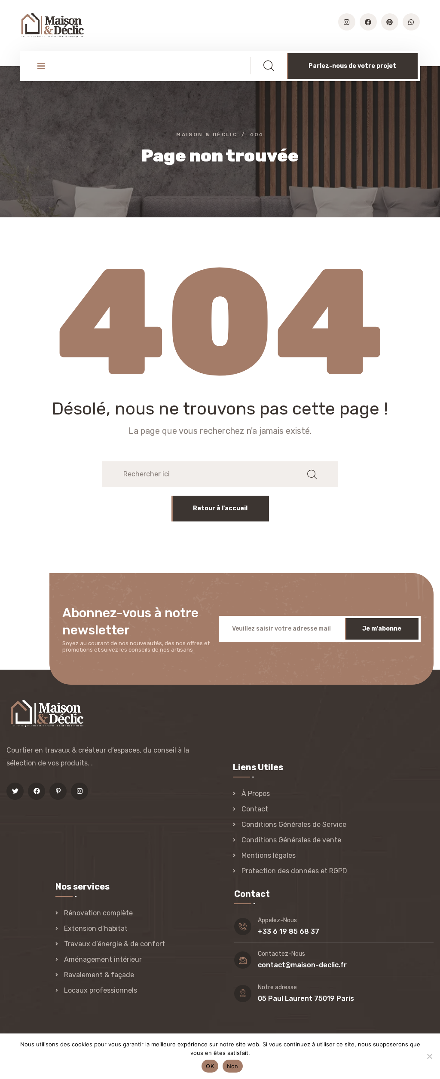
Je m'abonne (381, 628)
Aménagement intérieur (103, 959)
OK (210, 1066)
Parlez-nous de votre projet (352, 66)
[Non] (429, 1056)
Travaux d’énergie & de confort (114, 944)
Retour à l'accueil (220, 508)
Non (232, 1066)
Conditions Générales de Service (293, 824)
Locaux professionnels (100, 990)
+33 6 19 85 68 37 (288, 931)
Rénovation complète (98, 913)
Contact (254, 809)
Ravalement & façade (99, 975)
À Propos (255, 793)
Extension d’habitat (96, 928)
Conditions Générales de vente (291, 840)
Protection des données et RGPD (294, 871)
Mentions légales (268, 855)
